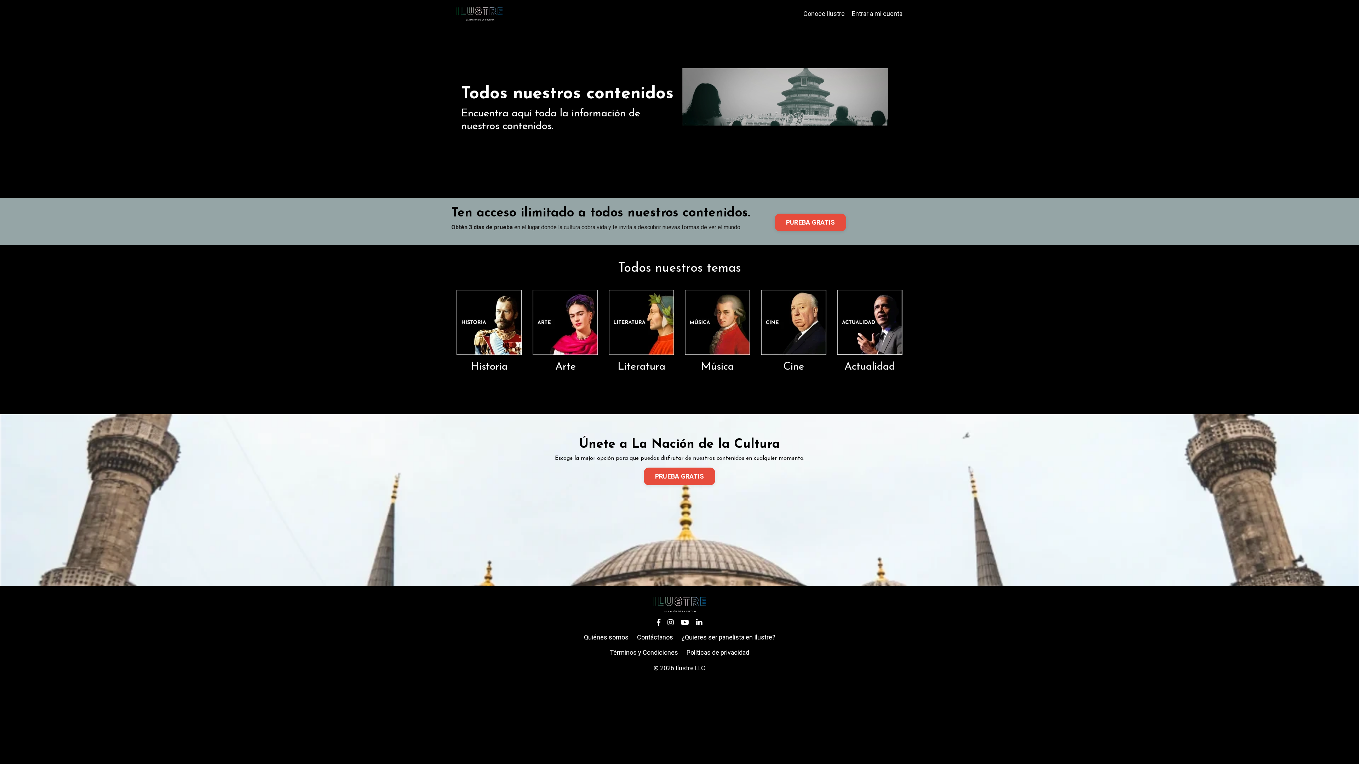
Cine (793, 366)
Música (717, 366)
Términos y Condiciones (644, 652)
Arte (565, 366)
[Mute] (902, 155)
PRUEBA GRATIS (679, 476)
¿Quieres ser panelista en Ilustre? (728, 637)
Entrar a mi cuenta (877, 13)
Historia (489, 366)
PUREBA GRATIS (810, 222)
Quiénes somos (606, 637)
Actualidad (869, 366)
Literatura (641, 366)
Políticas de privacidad (718, 652)
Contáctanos (655, 637)
